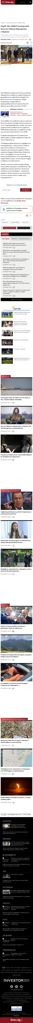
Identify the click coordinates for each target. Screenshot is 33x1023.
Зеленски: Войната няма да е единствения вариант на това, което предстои (16, 283)
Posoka (27, 972)
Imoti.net (29, 970)
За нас (6, 992)
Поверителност (9, 994)
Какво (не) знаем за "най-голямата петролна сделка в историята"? (15, 832)
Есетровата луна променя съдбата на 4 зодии (18, 954)
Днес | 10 (22, 2)
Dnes (12, 967)
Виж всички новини (16, 299)
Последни (6, 239)
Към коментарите (23, 228)
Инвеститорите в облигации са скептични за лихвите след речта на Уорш (16, 865)
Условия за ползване (23, 994)
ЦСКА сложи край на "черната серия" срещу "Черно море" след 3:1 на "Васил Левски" (15, 848)
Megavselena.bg (17, 975)
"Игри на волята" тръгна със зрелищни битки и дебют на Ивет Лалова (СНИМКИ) (16, 291)
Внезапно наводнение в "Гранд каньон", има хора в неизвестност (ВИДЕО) (16, 275)
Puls (5, 919)
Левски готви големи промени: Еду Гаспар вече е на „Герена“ (22, 331)
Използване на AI (16, 1003)
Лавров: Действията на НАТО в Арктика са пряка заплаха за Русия (14, 244)
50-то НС (25, 222)
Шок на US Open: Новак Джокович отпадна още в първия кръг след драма (21, 323)
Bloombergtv (9, 855)
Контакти (18, 992)
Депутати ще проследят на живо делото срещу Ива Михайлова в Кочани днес (16, 252)
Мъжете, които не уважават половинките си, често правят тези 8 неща (16, 913)
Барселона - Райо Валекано (21, 340)
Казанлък (5, 222)
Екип (11, 992)
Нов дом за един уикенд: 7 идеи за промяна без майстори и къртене (20, 908)
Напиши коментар (10, 228)
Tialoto (6, 903)
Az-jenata (7, 935)
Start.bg (16, 972)
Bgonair (7, 839)
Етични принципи (25, 996)
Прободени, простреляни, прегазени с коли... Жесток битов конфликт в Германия (16, 260)
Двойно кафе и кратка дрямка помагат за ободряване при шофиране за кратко (14, 929)
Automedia (8, 887)
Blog (12, 972)
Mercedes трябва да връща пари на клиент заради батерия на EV (20, 891)
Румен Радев (15, 222)
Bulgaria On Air (24, 967)
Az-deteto (7, 972)
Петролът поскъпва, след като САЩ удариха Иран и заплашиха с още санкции (20, 860)
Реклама (26, 992)
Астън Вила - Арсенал (19, 349)
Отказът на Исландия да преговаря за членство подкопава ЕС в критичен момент (14, 826)
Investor (7, 821)
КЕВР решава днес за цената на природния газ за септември (14, 268)
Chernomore (21, 972)
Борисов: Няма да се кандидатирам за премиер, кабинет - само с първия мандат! (21, 113)
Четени (14, 239)
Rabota (2, 972)
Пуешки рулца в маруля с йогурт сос (13, 944)
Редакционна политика (9, 996)
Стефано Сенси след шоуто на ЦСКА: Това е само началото (22, 359)
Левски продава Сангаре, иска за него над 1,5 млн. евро (22, 313)
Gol (4, 871)
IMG (3, 967)
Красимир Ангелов (6, 43)
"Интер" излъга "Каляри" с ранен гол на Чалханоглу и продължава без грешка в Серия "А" (20, 843)
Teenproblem (9, 950)
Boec (30, 972)
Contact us (16, 1015)
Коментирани (24, 239)
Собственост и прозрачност (12, 998)
